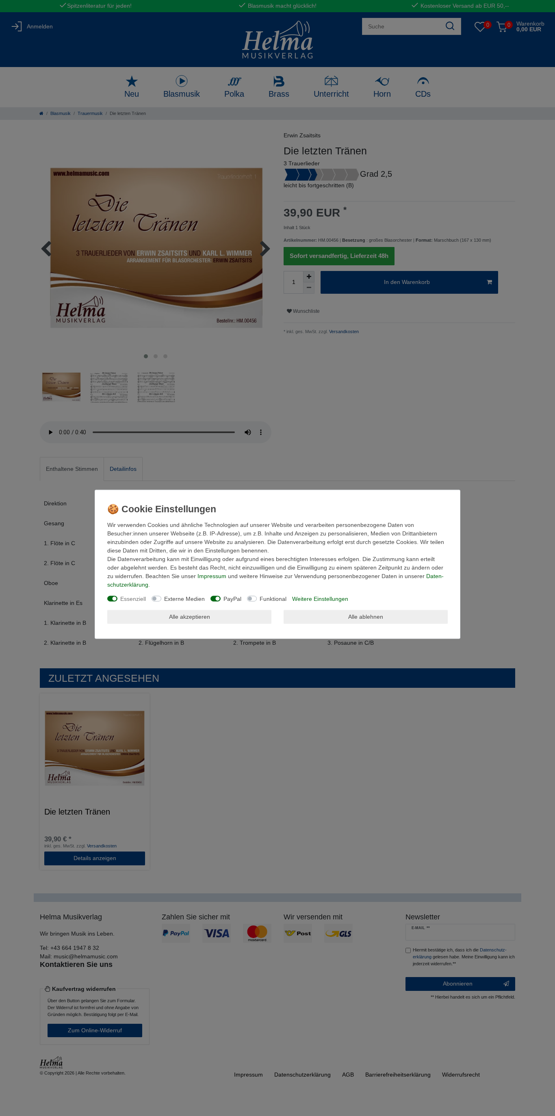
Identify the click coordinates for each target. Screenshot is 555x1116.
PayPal (232, 598)
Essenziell (133, 598)
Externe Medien (184, 598)
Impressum (211, 575)
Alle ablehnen (365, 616)
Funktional (273, 598)
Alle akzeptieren (189, 616)
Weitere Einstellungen (320, 598)
